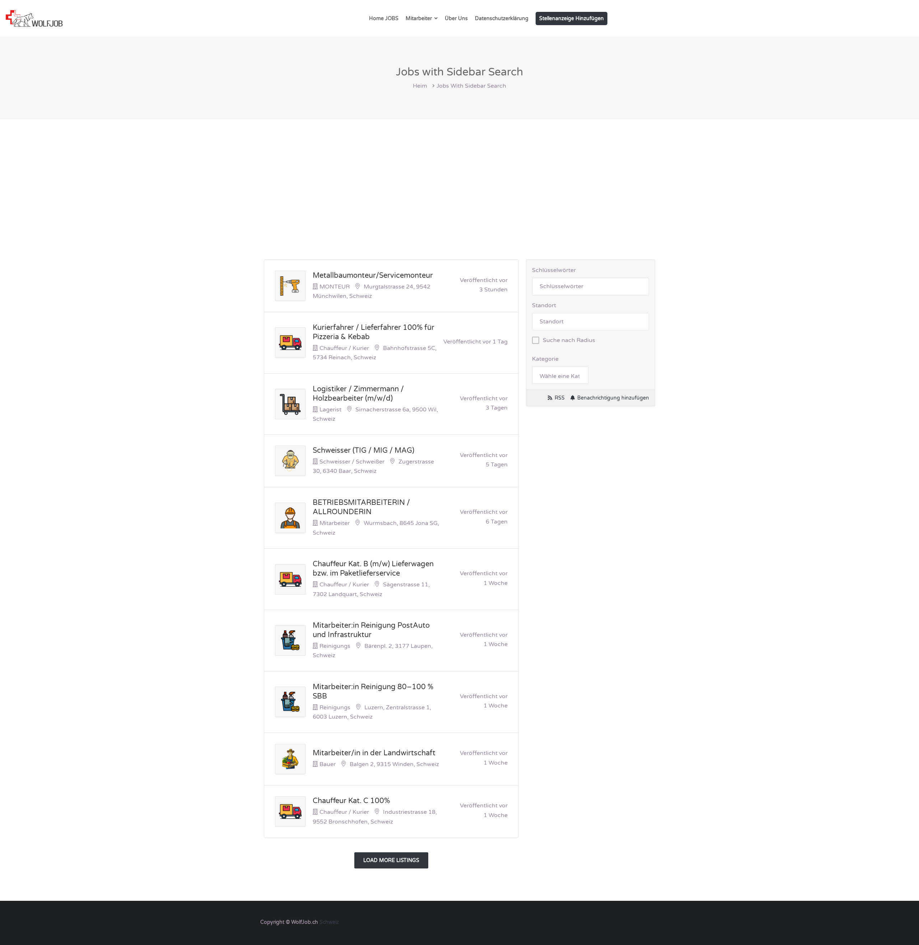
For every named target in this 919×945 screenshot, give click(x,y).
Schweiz (329, 922)
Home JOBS (383, 18)
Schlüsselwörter (554, 270)
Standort (544, 305)
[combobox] (560, 375)
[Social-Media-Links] (652, 921)
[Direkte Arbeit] (34, 18)
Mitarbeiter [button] (419, 18)
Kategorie (545, 359)
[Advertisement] (459, 173)
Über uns (456, 18)
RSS (560, 398)
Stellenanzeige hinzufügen (571, 18)
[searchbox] (560, 376)
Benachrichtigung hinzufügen (613, 398)
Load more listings (391, 860)
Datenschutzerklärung (501, 18)
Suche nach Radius (569, 340)
